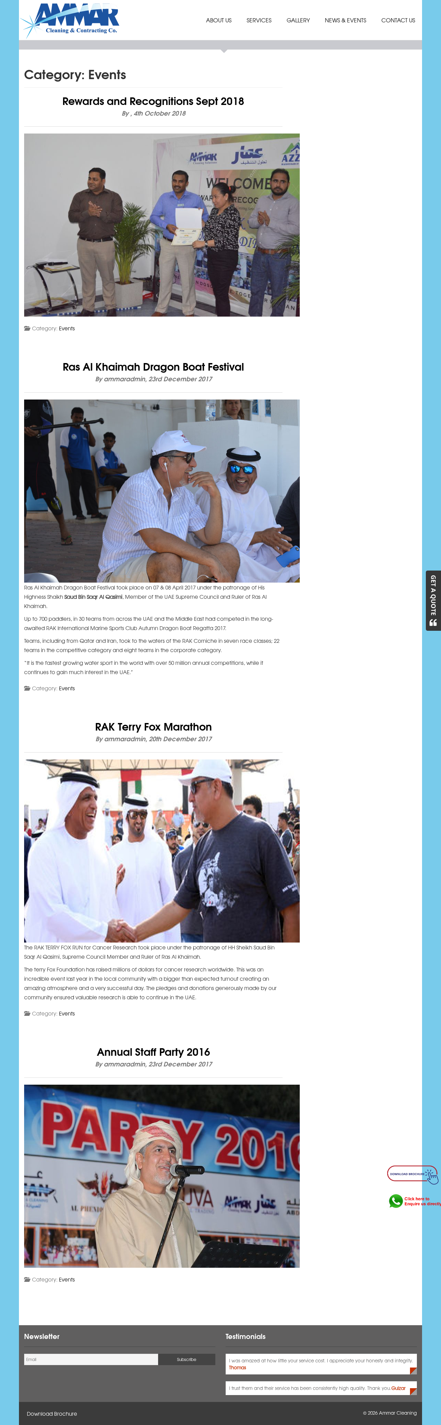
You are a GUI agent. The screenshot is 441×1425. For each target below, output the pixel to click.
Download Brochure (52, 1413)
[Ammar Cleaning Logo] (70, 20)
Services (259, 20)
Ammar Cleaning (398, 1413)
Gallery (298, 20)
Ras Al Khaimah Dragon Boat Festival (153, 366)
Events (67, 328)
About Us (219, 20)
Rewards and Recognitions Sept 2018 (153, 100)
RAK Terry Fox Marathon (153, 726)
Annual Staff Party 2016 (153, 1051)
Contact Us (398, 20)
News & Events (345, 20)
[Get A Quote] (433, 600)
